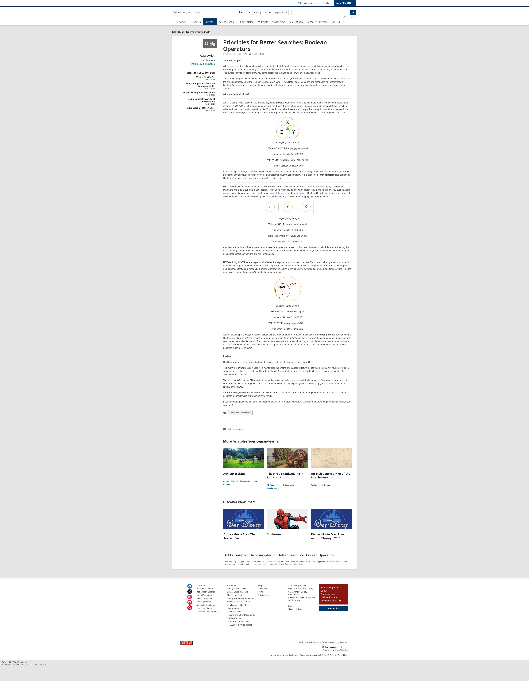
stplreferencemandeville (236, 54)
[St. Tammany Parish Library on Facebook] (189, 586)
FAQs (260, 592)
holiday (226, 484)
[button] (307, 3)
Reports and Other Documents (241, 615)
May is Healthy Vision (198, 92)
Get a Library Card (204, 598)
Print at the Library (204, 588)
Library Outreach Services (208, 611)
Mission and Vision (235, 595)
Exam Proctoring (204, 595)
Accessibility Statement (310, 655)
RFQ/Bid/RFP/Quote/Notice (239, 625)
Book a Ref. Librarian (205, 592)
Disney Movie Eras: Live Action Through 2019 (327, 536)
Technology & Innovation (203, 64)
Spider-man (275, 534)
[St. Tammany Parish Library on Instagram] (189, 597)
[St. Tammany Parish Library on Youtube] (189, 602)
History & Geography (248, 481)
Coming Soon (296, 21)
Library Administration (236, 588)
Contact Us (263, 588)
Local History (273, 488)
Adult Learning (207, 60)
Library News (233, 608)
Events (264, 21)
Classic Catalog (295, 609)
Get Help (336, 21)
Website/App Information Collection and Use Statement (324, 642)
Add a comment (235, 429)
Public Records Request (238, 621)
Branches (196, 21)
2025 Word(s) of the (200, 108)
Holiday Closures (234, 618)
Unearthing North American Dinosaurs (200, 84)
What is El (204, 77)
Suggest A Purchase (317, 21)
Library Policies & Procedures (240, 598)
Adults (226, 481)
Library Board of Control (237, 592)
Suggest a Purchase (205, 605)
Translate (344, 650)
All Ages (234, 481)
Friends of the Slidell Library (300, 588)
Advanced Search (349, 17)
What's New (278, 21)
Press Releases (234, 611)
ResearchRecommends (240, 413)
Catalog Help (263, 595)
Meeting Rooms (203, 602)
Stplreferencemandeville (198, 32)
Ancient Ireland (234, 473)
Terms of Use (274, 655)
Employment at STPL (236, 605)
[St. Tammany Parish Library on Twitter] (189, 591)
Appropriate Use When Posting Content (332, 562)
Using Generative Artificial (201, 100)
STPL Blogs (178, 32)
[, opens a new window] (186, 644)
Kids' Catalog (246, 21)
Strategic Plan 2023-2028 (238, 602)
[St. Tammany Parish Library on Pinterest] (189, 607)
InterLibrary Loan (204, 608)
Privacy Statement (290, 655)
